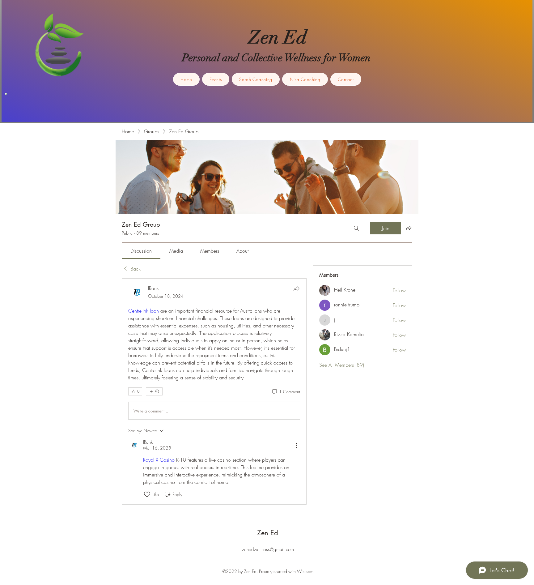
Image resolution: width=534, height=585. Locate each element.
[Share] (296, 288)
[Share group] (408, 228)
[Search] (356, 228)
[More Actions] (296, 445)
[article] (214, 391)
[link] (141, 250)
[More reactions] (154, 391)
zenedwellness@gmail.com (268, 549)
